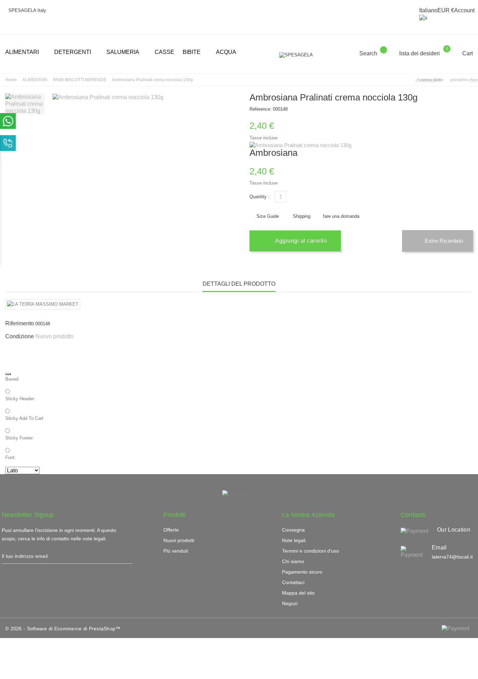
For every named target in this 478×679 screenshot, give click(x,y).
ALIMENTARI (24, 52)
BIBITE (194, 52)
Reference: (260, 109)
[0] (453, 53)
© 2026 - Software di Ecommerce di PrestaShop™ (63, 628)
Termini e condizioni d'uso (310, 551)
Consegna (293, 530)
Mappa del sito (298, 593)
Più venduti (175, 551)
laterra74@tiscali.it (452, 557)
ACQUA (226, 52)
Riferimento (19, 323)
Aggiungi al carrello (300, 241)
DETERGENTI (75, 52)
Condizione (19, 336)
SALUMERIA (125, 52)
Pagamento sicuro (302, 572)
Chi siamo (293, 561)
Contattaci (293, 582)
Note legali (293, 540)
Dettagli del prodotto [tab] (239, 284)
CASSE (164, 52)
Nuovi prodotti (178, 540)
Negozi (289, 603)
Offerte (171, 530)
